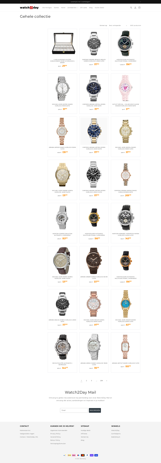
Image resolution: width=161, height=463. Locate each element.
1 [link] (81, 381)
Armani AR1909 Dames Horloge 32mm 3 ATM (62, 148)
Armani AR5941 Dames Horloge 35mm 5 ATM (94, 363)
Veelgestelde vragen (27, 434)
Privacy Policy (55, 434)
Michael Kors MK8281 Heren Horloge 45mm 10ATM (62, 191)
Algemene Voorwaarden (58, 430)
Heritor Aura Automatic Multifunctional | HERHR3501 (125, 60)
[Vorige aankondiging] (21, 2)
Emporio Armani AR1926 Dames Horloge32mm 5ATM (126, 191)
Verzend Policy (55, 437)
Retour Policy (55, 440)
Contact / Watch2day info (29, 437)
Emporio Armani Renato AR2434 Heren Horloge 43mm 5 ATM (94, 60)
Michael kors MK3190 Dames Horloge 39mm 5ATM (62, 105)
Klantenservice (25, 430)
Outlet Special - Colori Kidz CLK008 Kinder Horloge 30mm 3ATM (125, 105)
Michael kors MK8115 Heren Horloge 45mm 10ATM (62, 277)
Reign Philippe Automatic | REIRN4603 (62, 363)
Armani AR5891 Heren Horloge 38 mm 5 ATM (94, 277)
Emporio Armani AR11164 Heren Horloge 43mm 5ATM (94, 105)
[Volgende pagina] (107, 381)
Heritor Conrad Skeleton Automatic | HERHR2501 (62, 234)
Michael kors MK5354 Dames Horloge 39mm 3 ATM (125, 148)
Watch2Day (115, 430)
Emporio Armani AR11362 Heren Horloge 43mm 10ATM (94, 148)
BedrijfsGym (115, 437)
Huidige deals (85, 430)
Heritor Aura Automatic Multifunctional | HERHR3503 (125, 277)
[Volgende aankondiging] (140, 2)
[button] (72, 8)
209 (101, 380)
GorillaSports (116, 434)
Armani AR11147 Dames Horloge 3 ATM (125, 363)
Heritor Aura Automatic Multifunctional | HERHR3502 (94, 234)
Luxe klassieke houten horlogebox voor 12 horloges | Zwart (62, 61)
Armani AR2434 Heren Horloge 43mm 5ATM (62, 320)
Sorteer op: (103, 25)
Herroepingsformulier (58, 443)
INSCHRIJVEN (95, 410)
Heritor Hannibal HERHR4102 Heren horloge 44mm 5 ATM (125, 234)
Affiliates (84, 434)
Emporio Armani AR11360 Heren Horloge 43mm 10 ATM (94, 191)
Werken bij (84, 437)
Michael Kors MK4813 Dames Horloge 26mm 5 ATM (125, 320)
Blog (82, 440)
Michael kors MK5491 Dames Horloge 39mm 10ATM (94, 320)
